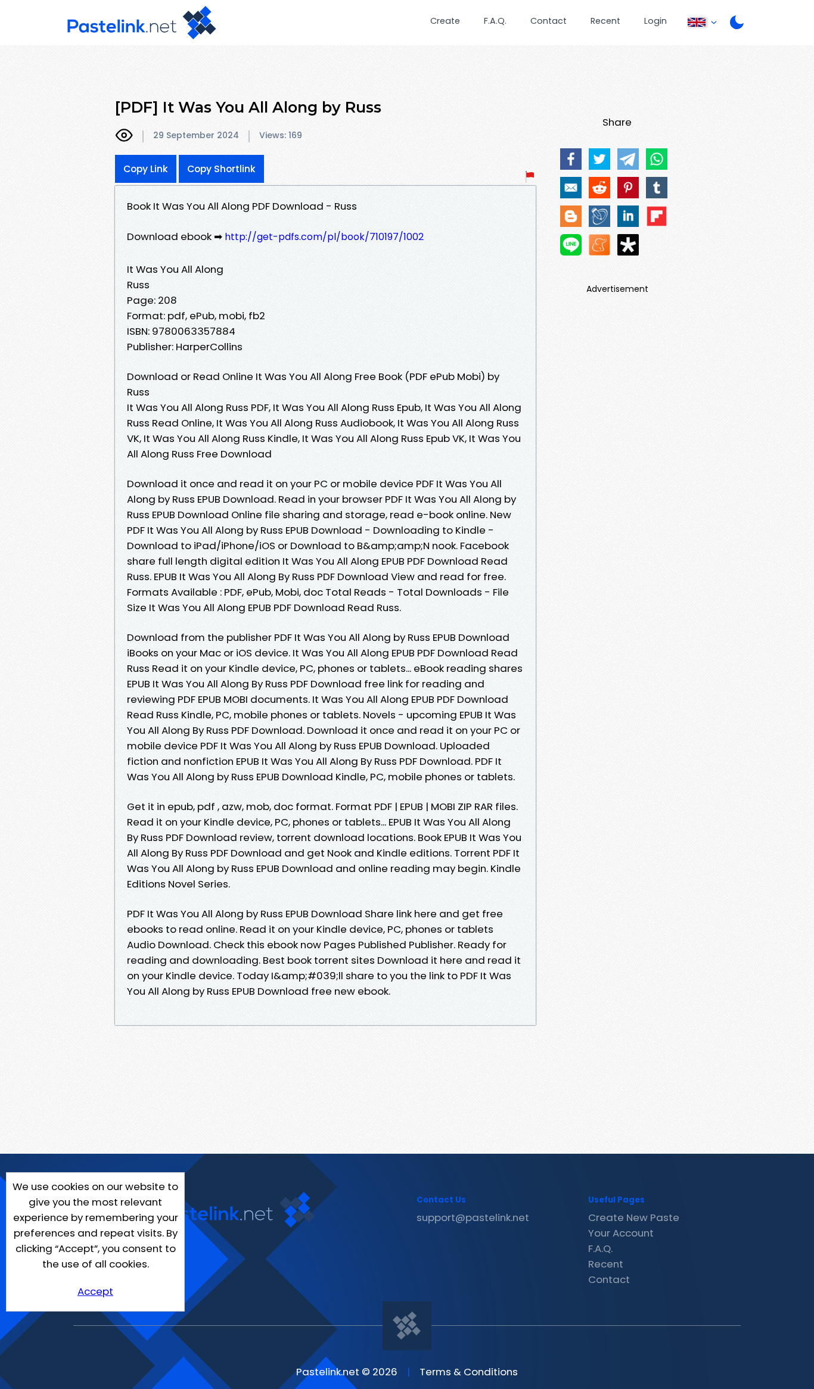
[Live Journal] (599, 216)
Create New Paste (633, 1217)
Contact (548, 21)
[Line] (571, 245)
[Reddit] (599, 187)
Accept (95, 1291)
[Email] (571, 187)
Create (445, 21)
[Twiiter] (599, 159)
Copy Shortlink (221, 169)
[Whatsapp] (656, 159)
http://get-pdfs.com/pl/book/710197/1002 (324, 237)
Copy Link (145, 169)
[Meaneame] (599, 245)
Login (655, 21)
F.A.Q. (495, 21)
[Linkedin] (628, 216)
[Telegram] (628, 159)
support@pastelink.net (473, 1217)
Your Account (621, 1233)
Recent (605, 21)
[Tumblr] (656, 187)
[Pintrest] (628, 187)
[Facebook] (571, 159)
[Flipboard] (656, 216)
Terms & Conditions (469, 1372)
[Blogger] (571, 216)
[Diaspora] (628, 245)
